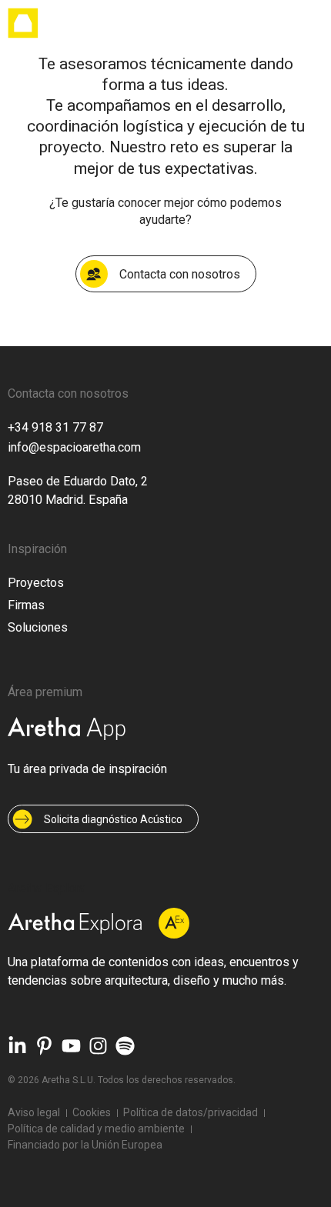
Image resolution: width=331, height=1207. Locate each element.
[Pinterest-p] (44, 1045)
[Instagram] (98, 1045)
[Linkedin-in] (17, 1045)
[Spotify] (125, 1045)
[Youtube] (71, 1045)
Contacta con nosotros (179, 274)
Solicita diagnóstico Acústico (113, 819)
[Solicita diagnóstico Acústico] (22, 819)
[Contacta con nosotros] (94, 274)
